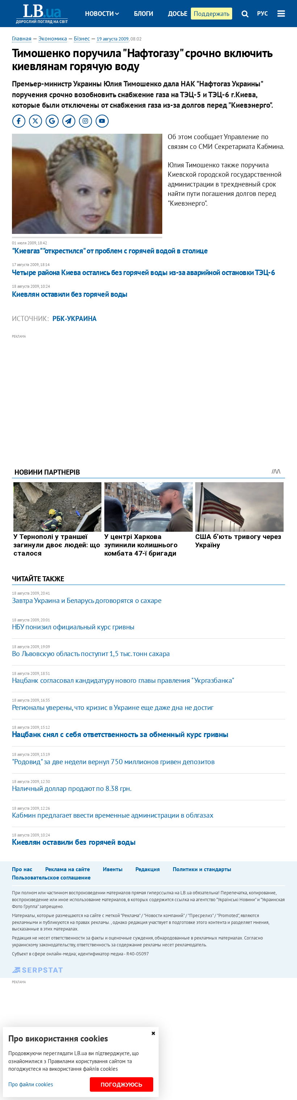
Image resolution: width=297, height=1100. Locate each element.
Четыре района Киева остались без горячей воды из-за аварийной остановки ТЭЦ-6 (143, 272)
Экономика (52, 38)
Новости (99, 13)
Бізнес (82, 38)
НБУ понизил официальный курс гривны (73, 627)
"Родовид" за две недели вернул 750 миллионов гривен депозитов (113, 761)
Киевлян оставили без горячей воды (69, 294)
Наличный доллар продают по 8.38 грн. (71, 788)
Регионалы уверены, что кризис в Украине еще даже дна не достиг (112, 707)
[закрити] (153, 1033)
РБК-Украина (75, 318)
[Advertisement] (148, 391)
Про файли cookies (30, 1084)
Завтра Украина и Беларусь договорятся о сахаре (87, 600)
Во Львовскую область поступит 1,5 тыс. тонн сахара (91, 653)
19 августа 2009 (113, 39)
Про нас (22, 869)
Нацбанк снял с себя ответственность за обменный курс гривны (120, 734)
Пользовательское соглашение (51, 877)
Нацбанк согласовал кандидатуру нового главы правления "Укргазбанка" (123, 680)
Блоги (143, 13)
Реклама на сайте (67, 869)
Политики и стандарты (202, 869)
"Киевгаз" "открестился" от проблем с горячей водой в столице (110, 251)
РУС (262, 13)
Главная (22, 38)
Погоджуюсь (121, 1085)
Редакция (147, 869)
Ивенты (112, 869)
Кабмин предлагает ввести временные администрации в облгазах (112, 815)
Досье (177, 13)
